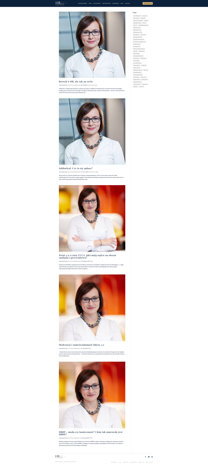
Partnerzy (143, 58)
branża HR (136, 18)
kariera (143, 34)
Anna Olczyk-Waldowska (74, 85)
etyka (146, 20)
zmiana (141, 86)
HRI (135, 25)
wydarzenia (144, 79)
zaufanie (145, 84)
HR (144, 23)
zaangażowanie (137, 81)
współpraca (136, 79)
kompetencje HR (137, 37)
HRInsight (136, 34)
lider (135, 51)
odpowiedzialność (138, 56)
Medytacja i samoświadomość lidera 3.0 (81, 344)
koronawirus (136, 46)
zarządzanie (136, 84)
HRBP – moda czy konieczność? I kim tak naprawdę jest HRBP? (91, 433)
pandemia (136, 58)
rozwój (143, 65)
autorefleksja (137, 15)
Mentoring (136, 53)
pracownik (136, 60)
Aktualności (91, 85)
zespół (135, 86)
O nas (90, 3)
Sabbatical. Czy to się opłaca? (76, 168)
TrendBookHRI (137, 72)
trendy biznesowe (137, 74)
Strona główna (82, 3)
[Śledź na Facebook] (145, 457)
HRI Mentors (136, 27)
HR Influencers (137, 32)
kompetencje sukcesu (138, 39)
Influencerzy (97, 3)
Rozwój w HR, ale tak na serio (76, 81)
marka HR (141, 51)
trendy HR (136, 77)
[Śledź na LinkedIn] (152, 457)
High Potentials (106, 3)
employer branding (138, 20)
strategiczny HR (137, 70)
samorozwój (136, 67)
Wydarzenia (115, 3)
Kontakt (127, 3)
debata (143, 18)
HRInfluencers (137, 30)
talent (146, 70)
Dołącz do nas (148, 3)
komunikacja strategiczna (139, 41)
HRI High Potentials (143, 25)
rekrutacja (136, 65)
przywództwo (137, 63)
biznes (144, 15)
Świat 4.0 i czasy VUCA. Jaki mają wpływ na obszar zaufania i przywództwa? (87, 256)
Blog (122, 3)
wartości (143, 77)
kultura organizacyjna (139, 48)
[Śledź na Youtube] (148, 457)
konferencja (136, 44)
